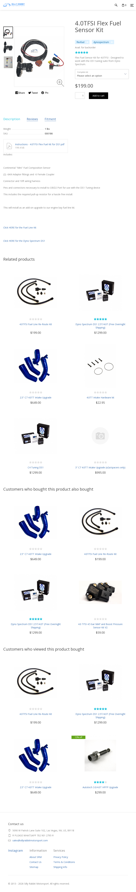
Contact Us (35, 862)
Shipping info (60, 867)
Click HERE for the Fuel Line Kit (19, 227)
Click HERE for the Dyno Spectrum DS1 (24, 240)
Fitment (50, 119)
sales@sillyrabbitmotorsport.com (30, 840)
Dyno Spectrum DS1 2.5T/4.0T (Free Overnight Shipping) (100, 326)
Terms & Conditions (64, 862)
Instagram (15, 850)
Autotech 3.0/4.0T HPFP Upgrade (100, 787)
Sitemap (34, 867)
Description (11, 119)
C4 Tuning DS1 (36, 467)
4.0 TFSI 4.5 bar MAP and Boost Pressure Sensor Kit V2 (100, 626)
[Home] (14, 8)
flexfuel (80, 42)
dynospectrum (101, 42)
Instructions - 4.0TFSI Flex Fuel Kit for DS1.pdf (39, 144)
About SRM (36, 857)
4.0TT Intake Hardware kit (100, 397)
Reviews (32, 119)
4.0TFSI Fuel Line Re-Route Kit (35, 324)
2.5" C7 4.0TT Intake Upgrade (35, 397)
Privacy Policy (60, 857)
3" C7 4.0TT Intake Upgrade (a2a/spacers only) (100, 467)
